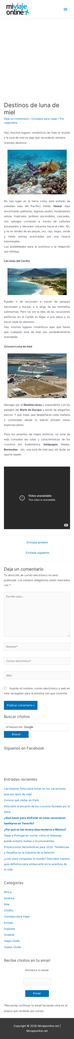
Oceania (9, 934)
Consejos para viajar (44, 118)
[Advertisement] (37, 58)
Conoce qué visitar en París (21, 800)
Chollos (8, 910)
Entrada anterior (37, 542)
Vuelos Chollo (12, 947)
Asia (6, 904)
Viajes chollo (12, 941)
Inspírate (9, 928)
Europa (8, 922)
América (9, 898)
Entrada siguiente (37, 553)
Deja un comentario (16, 118)
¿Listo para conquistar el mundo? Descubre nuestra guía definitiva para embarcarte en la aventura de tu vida (36, 864)
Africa (7, 892)
